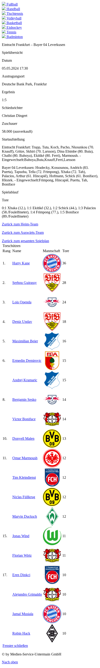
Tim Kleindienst (24, 477)
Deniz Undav (22, 322)
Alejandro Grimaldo (27, 594)
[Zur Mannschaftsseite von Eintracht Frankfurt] (52, 466)
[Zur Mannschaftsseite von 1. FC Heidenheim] (52, 486)
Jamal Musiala (22, 614)
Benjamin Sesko (24, 399)
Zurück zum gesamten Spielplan (25, 241)
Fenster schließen (15, 646)
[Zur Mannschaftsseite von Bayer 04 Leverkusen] (52, 427)
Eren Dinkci (21, 575)
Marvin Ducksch (24, 516)
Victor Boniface (24, 419)
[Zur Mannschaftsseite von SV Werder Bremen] (52, 525)
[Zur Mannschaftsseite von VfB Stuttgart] (52, 291)
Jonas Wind (20, 536)
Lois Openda (21, 302)
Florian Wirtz (22, 555)
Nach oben (10, 662)
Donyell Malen (23, 438)
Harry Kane (21, 263)
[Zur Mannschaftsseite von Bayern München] (52, 271)
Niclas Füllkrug (23, 497)
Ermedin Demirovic (26, 361)
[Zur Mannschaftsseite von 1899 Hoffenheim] (52, 349)
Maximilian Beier (25, 341)
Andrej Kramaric (24, 380)
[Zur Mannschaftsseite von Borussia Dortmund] (52, 447)
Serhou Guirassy (24, 283)
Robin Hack (21, 633)
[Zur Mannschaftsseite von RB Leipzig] (52, 310)
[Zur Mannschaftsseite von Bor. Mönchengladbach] (52, 641)
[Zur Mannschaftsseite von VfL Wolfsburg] (52, 544)
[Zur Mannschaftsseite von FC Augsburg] (52, 369)
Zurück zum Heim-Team (20, 224)
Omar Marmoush (24, 458)
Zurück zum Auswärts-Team (23, 232)
